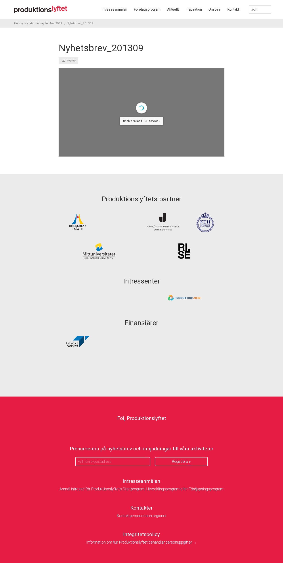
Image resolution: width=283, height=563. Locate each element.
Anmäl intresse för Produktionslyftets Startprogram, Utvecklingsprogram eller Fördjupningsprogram (141, 489)
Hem (17, 23)
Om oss (214, 9)
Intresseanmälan (114, 9)
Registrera (180, 461)
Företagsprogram (147, 9)
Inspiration (193, 9)
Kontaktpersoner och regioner (141, 516)
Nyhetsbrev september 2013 (43, 23)
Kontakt (233, 9)
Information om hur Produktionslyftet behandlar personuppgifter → (141, 542)
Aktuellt (173, 9)
